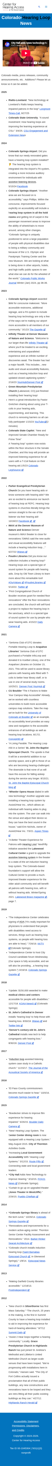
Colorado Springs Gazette (22, 1097)
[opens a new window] (33, 521)
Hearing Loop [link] (36, 17)
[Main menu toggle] (46, 7)
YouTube (40, 421)
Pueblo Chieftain (26, 1196)
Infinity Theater (37, 342)
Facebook (22, 186)
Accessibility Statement (26, 1421)
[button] (39, 7)
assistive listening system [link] (22, 857)
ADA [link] (21, 921)
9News (21, 552)
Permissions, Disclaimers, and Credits (25, 1428)
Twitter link (14, 1025)
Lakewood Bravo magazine (29, 897)
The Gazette (36, 329)
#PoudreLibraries (34, 582)
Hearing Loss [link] (29, 844)
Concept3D (15, 739)
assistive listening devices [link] (22, 182)
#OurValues (15, 582)
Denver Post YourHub (30, 686)
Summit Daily (16, 1332)
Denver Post (24, 1043)
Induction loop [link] (16, 1059)
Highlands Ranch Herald (22, 1402)
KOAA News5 (26, 1003)
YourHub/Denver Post (28, 382)
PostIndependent (18, 1290)
